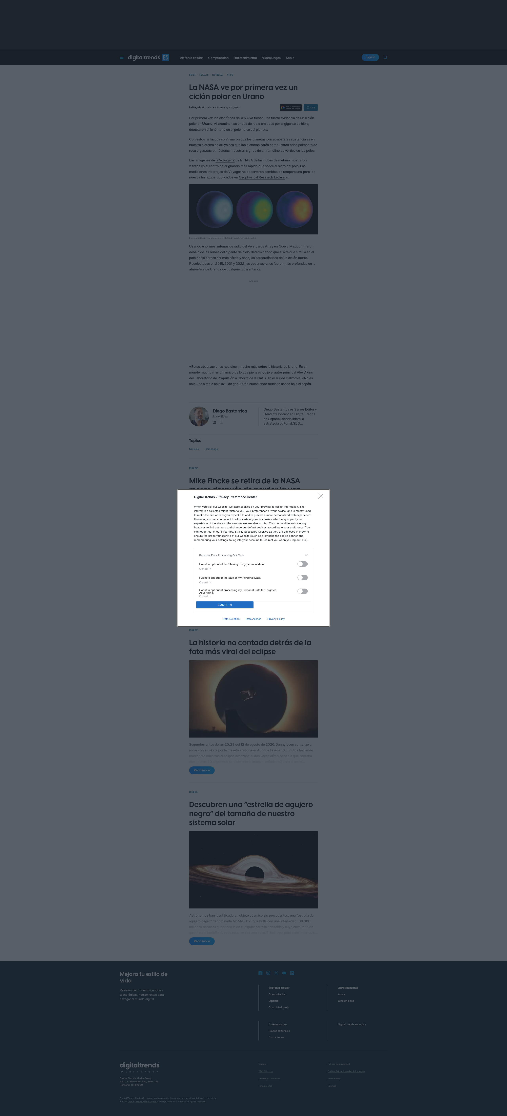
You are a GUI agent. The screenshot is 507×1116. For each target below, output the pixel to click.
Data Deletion (231, 618)
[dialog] (253, 558)
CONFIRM (225, 604)
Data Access (253, 618)
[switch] (302, 564)
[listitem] (253, 555)
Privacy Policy (276, 618)
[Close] (322, 497)
